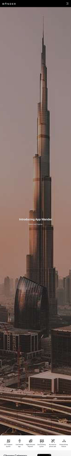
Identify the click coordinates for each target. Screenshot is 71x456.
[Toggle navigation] (67, 3)
